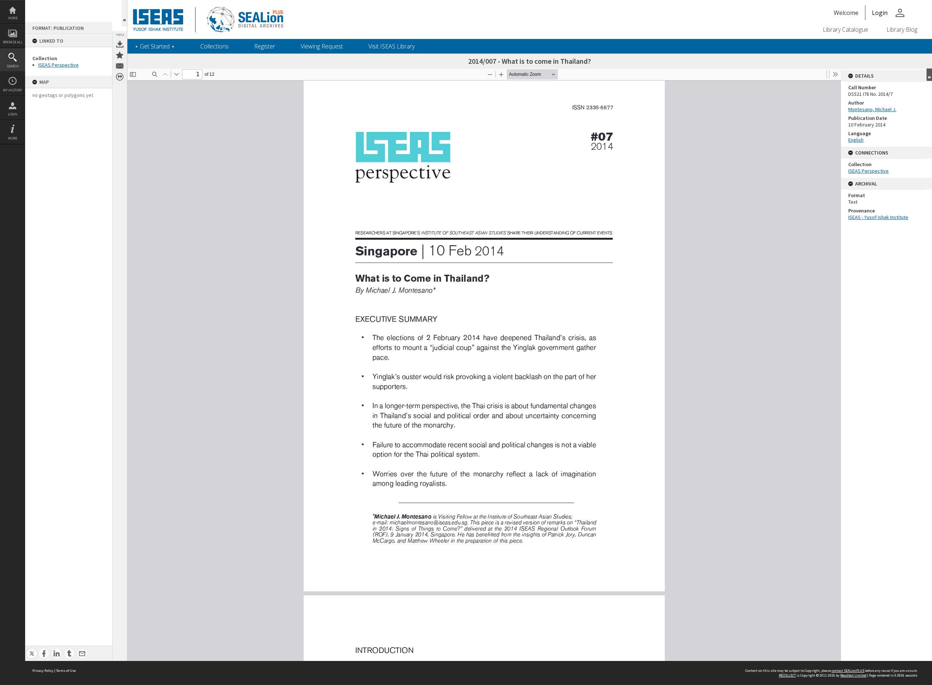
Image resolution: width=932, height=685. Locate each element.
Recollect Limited (853, 675)
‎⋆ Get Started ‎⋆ (155, 46)
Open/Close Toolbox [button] (124, 13)
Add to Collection (119, 55)
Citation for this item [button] (119, 76)
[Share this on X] (31, 649)
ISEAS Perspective (58, 65)
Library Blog (901, 30)
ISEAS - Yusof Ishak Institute (878, 217)
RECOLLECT (787, 675)
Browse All (13, 42)
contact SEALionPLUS (848, 670)
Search (13, 66)
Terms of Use (66, 670)
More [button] (12, 138)
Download (119, 44)
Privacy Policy (43, 670)
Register (264, 46)
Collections (214, 46)
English (856, 140)
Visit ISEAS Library (391, 46)
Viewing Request (322, 46)
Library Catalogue (845, 30)
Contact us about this (119, 65)
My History (12, 90)
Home (12, 18)
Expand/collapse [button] (929, 74)
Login (12, 114)
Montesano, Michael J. (872, 109)
